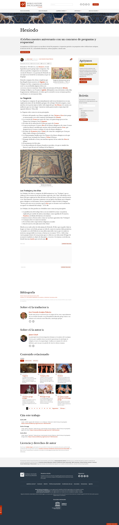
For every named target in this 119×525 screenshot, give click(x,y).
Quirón (44, 90)
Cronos (56, 123)
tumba (32, 239)
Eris (47, 203)
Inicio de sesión (93, 10)
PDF (49, 63)
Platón (58, 117)
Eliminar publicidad (66, 243)
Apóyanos (77, 10)
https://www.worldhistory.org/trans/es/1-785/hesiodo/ (36, 423)
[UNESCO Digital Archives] (59, 505)
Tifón (48, 137)
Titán (43, 131)
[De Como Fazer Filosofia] (33, 321)
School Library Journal (85, 462)
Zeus (63, 127)
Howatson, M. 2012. (38, 297)
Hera (66, 139)
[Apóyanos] (1, 510)
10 (49, 408)
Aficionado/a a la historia (87, 110)
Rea (43, 125)
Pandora (26, 216)
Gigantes (44, 121)
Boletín (46, 484)
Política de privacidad (54, 484)
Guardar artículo (25, 63)
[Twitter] (82, 476)
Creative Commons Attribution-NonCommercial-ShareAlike (54, 448)
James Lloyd (29, 59)
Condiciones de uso (67, 484)
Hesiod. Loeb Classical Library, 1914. (29, 295)
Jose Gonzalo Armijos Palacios (46, 59)
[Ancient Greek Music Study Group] (33, 346)
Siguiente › (55, 408)
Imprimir (43, 63)
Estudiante (83, 114)
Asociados (76, 484)
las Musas (58, 105)
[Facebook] (79, 476)
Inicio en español (25, 10)
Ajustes (91, 484)
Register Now (25, 52)
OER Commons (75, 462)
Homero (41, 67)
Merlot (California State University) (62, 462)
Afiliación (83, 82)
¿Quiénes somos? (61, 10)
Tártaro (56, 115)
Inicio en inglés (43, 10)
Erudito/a (83, 117)
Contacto (39, 484)
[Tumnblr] (85, 476)
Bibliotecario (84, 115)
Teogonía (42, 82)
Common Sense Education (46, 462)
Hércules (65, 88)
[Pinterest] (87, 476)
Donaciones (84, 484)
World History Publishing (43, 490)
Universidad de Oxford (60, 460)
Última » (62, 408)
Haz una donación (85, 79)
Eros (62, 115)
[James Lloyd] (30, 346)
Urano (35, 119)
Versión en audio (35, 63)
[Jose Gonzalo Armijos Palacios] (30, 321)
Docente (83, 112)
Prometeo (34, 131)
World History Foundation (41, 489)
